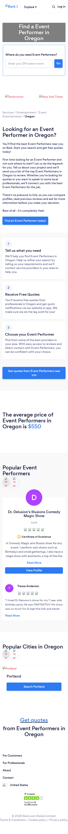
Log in (61, 7)
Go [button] (58, 63)
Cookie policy (38, 820)
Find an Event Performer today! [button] (25, 221)
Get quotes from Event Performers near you (34, 373)
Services (8, 112)
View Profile (34, 570)
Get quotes (34, 720)
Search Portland (34, 687)
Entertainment (26, 112)
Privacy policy (58, 820)
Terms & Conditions (13, 820)
